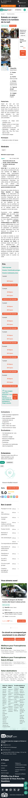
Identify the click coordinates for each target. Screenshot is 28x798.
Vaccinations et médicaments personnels (5, 548)
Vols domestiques (6, 537)
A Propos (3, 763)
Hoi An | (7, 674)
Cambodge (10, 462)
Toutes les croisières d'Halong (16, 689)
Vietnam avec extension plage (5, 713)
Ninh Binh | (18, 672)
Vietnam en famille (5, 708)
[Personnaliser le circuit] (26, 792)
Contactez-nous (20, 639)
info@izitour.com (22, 2)
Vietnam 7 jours (10, 690)
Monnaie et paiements (4, 533)
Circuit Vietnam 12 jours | (7, 665)
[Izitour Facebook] (2, 789)
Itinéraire (3, 51)
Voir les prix (13, 25)
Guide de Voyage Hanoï (22, 706)
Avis (8, 54)
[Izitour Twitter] (14, 789)
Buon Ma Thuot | (5, 678)
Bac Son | (21, 678)
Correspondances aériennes (9, 543)
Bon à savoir (6, 58)
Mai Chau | (10, 675)
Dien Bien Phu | (14, 678)
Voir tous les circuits (9, 639)
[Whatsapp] (26, 783)
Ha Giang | (4, 675)
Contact (3, 768)
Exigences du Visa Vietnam (22, 696)
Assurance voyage (4, 518)
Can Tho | (17, 674)
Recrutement (4, 770)
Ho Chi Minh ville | (10, 672)
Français (23, 6)
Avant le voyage (5, 772)
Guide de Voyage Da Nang (22, 722)
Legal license (4, 775)
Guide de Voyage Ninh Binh (22, 717)
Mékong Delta (21, 680)
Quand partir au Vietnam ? (22, 691)
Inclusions (4, 54)
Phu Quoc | (14, 680)
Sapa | (23, 672)
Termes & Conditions (20, 767)
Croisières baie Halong (17, 693)
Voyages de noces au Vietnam (5, 718)
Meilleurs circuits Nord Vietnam (5, 697)
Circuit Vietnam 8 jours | (7, 663)
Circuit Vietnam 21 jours (9, 653)
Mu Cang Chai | (11, 677)
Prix (8, 51)
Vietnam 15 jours (10, 703)
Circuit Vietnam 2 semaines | (8, 651)
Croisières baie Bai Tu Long (16, 697)
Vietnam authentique (5, 722)
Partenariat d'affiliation (20, 773)
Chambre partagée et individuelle (4, 570)
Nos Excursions (10, 14)
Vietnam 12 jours (10, 700)
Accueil (2, 14)
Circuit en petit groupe (5, 564)
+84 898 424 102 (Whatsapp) (6, 2)
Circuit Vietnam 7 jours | (7, 650)
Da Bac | (16, 675)
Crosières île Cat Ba (17, 701)
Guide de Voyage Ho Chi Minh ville (22, 711)
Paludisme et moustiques (5, 554)
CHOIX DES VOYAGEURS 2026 (16, 794)
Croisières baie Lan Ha (17, 705)
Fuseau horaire (5, 529)
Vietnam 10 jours (10, 697)
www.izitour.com (6, 749)
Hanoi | (3, 672)
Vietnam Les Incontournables (5, 726)
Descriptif (5, 48)
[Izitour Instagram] (10, 789)
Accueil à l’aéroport (4, 559)
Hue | (12, 674)
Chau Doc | (7, 680)
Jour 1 (3, 150)
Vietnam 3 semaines (10, 710)
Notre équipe (4, 765)
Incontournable (12, 616)
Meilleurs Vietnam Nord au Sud (5, 703)
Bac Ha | (4, 677)
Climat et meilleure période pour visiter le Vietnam (7, 524)
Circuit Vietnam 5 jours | (7, 662)
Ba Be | (17, 677)
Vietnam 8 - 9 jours (11, 693)
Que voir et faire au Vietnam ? (22, 701)
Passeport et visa (6, 508)
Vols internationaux (5, 513)
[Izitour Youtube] (6, 789)
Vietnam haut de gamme (4, 691)
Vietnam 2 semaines (10, 707)
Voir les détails (21, 621)
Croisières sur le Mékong (16, 709)
